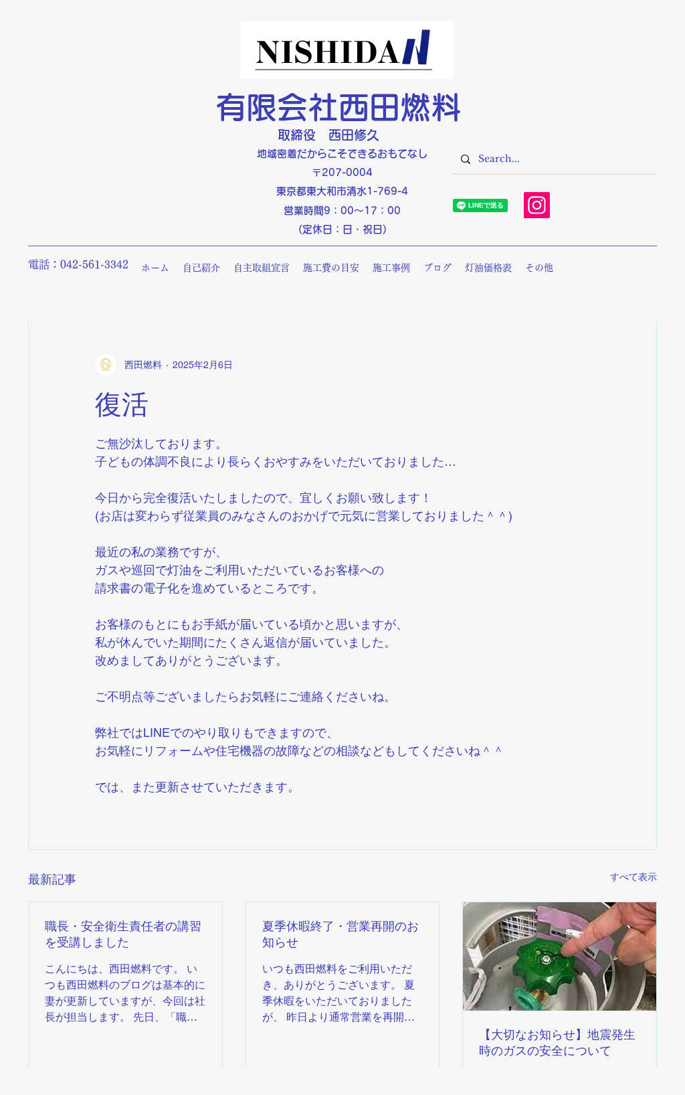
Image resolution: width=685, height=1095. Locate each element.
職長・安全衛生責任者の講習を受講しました (123, 934)
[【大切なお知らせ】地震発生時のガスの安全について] (559, 956)
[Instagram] (537, 205)
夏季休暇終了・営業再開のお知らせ (340, 934)
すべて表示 (633, 876)
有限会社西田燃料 (338, 107)
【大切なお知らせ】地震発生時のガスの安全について (557, 1042)
